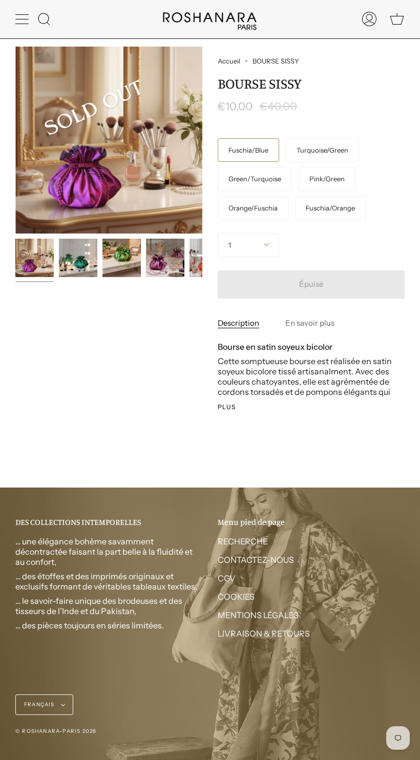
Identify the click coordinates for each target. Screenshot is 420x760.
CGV (227, 578)
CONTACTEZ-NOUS (256, 560)
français (40, 704)
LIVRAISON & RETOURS (264, 633)
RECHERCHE (243, 541)
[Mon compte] (369, 19)
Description (238, 323)
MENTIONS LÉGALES (258, 615)
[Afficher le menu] (23, 19)
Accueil (229, 61)
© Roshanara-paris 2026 (55, 731)
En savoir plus (309, 323)
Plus (227, 407)
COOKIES (236, 597)
